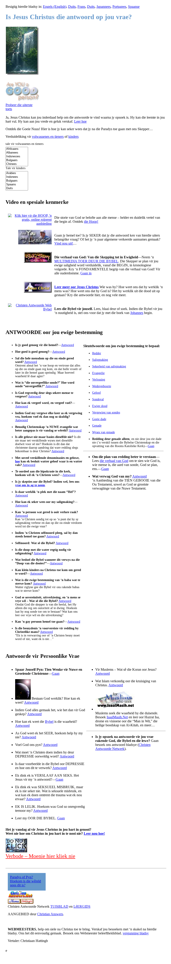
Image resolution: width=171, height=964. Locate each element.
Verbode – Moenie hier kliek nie (40, 856)
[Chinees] (17, 164)
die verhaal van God (114, 461)
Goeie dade (99, 419)
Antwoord (67, 345)
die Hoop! (91, 221)
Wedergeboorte (101, 386)
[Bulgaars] (17, 160)
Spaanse (134, 6)
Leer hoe (80, 121)
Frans (81, 6)
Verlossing (98, 379)
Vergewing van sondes (106, 412)
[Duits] (17, 188)
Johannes (136, 313)
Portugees (119, 6)
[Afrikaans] (17, 149)
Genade (97, 425)
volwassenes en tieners (48, 136)
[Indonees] (17, 177)
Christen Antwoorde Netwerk (123, 747)
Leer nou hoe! (94, 833)
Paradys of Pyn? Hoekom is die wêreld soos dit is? (25, 881)
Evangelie (98, 373)
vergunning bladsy (136, 933)
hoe (17, 461)
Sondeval (98, 399)
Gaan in (86, 273)
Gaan (151, 446)
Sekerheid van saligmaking (109, 366)
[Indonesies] (17, 156)
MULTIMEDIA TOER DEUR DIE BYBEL (86, 261)
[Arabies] (17, 173)
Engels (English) (54, 6)
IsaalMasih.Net (117, 717)
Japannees (103, 6)
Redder (96, 353)
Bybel (49, 721)
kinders (73, 136)
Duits (72, 6)
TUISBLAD (59, 906)
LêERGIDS (81, 906)
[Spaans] (17, 184)
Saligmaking (100, 359)
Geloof (96, 392)
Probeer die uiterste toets (19, 107)
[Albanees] (17, 153)
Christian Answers (50, 914)
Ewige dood (99, 406)
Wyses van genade (103, 432)
